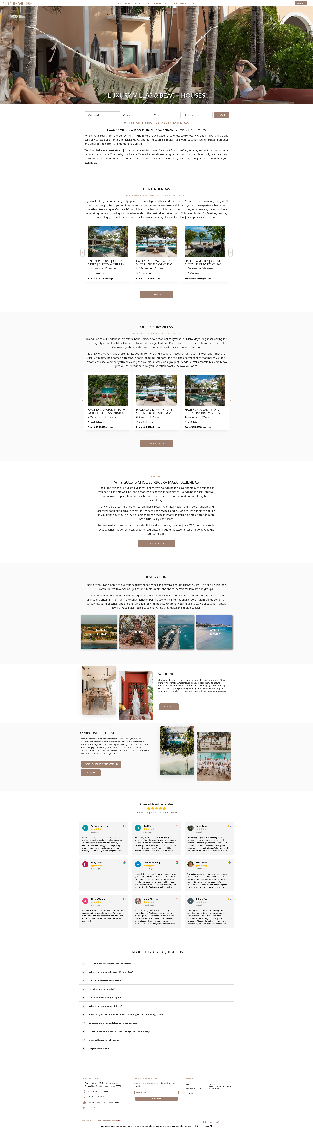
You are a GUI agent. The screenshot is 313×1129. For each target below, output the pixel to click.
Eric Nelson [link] (202, 862)
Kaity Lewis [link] (96, 862)
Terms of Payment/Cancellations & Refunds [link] (219, 1086)
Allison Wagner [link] (98, 899)
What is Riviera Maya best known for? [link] (107, 980)
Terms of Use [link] (192, 1094)
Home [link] (128, 3)
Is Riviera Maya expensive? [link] (102, 989)
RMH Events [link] (180, 3)
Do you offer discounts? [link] (100, 1048)
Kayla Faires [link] (202, 826)
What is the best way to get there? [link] (105, 1006)
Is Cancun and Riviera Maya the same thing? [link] (110, 963)
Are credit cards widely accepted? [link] (105, 997)
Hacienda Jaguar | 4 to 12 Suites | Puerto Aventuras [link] (106, 262)
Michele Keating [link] (151, 862)
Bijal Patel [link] (148, 826)
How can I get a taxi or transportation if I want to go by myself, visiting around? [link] (126, 1014)
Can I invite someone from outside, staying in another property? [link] (119, 1031)
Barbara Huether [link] (99, 826)
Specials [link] (116, 3)
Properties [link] (141, 3)
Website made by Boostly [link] (107, 1120)
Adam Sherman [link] (151, 899)
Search (221, 115)
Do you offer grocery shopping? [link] (104, 1040)
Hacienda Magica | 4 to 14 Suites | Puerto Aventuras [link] (203, 262)
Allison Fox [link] (201, 899)
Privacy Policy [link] (193, 1089)
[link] (17, 3)
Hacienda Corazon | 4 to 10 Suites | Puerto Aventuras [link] (106, 411)
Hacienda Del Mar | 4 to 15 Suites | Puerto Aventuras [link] (154, 262)
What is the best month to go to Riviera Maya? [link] (111, 972)
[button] (2, 55)
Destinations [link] (160, 3)
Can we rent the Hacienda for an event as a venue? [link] (113, 1023)
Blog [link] (195, 3)
